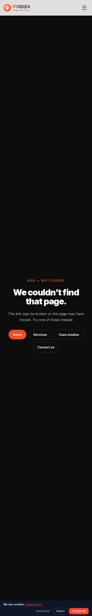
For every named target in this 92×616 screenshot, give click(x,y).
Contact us (46, 347)
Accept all (79, 611)
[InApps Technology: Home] (16, 8)
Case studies (69, 334)
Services (40, 334)
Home (17, 334)
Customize (42, 611)
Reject (60, 611)
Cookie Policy (33, 604)
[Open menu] (84, 7)
